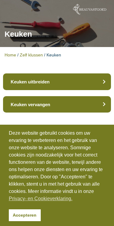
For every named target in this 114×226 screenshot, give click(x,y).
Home (10, 55)
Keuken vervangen (30, 104)
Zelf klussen (31, 55)
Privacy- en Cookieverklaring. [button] (40, 198)
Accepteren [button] (24, 215)
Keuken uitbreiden (30, 81)
